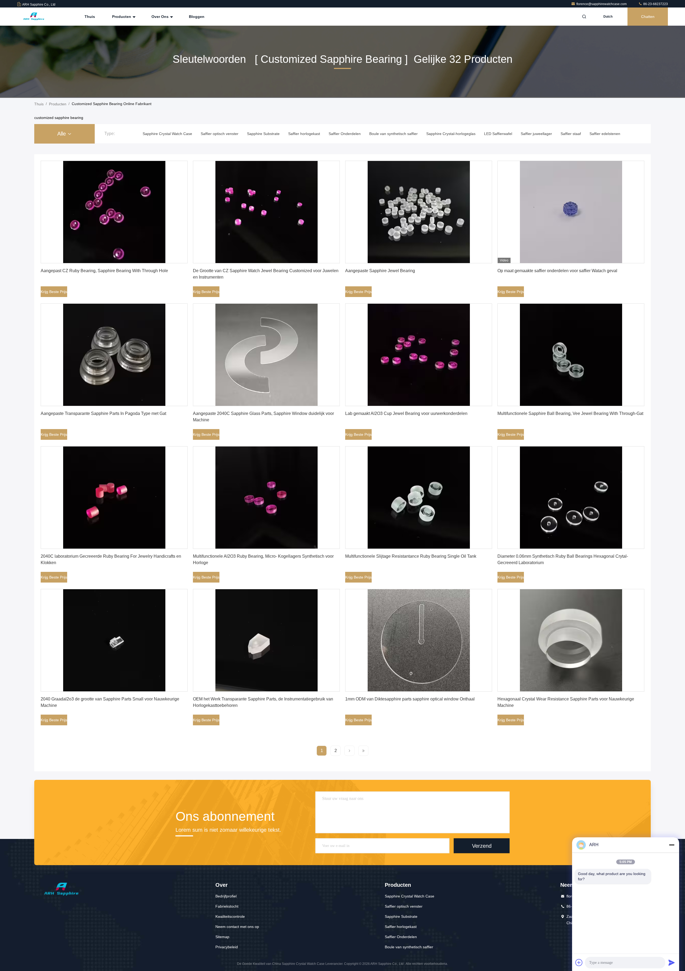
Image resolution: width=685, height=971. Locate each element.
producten (57, 104)
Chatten (647, 16)
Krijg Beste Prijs (54, 292)
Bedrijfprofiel (226, 896)
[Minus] (671, 845)
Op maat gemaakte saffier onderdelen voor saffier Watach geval (557, 270)
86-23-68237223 (655, 4)
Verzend (482, 846)
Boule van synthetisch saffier (409, 947)
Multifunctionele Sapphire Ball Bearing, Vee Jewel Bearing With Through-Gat (570, 413)
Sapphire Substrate (401, 916)
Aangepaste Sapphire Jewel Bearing (380, 270)
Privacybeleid (226, 947)
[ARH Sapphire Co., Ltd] (34, 16)
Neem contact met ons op (237, 926)
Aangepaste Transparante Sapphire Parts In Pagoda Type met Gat (103, 413)
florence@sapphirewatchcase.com (601, 4)
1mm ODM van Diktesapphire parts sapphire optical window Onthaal (410, 699)
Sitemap (222, 937)
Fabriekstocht (226, 906)
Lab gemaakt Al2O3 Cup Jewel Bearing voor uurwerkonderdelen (406, 413)
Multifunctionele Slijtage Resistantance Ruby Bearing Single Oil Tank (410, 556)
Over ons (160, 16)
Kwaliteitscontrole (230, 916)
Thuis (90, 16)
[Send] (671, 962)
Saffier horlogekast (401, 926)
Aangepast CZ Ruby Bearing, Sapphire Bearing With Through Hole (104, 270)
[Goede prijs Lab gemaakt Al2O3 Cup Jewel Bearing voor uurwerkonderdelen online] (418, 355)
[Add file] (579, 962)
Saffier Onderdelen (401, 937)
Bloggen (196, 16)
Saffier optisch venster (404, 906)
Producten (122, 16)
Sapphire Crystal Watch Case (409, 896)
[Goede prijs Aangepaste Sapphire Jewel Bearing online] (418, 212)
